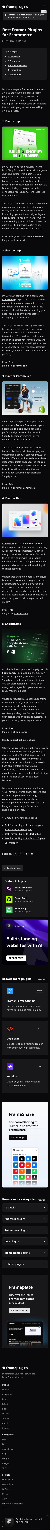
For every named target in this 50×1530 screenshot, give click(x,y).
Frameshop (13, 250)
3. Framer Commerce (17, 65)
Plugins (5, 1389)
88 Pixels (6, 1489)
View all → (43, 979)
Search (5, 1413)
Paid (4, 1444)
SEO (4, 1468)
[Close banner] (47, 1515)
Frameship (12, 121)
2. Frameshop (14, 61)
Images (5, 1463)
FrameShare (7, 1484)
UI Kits (5, 1494)
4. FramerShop (14, 70)
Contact (5, 1428)
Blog (4, 1408)
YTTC (4, 1508)
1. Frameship (14, 56)
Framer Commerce (18, 376)
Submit (5, 1418)
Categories (7, 1394)
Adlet (4, 1498)
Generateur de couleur (12, 1503)
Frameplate (7, 1479)
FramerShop (13, 498)
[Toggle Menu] (44, 7)
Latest (5, 1404)
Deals (4, 1399)
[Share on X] (15, 854)
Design (5, 1458)
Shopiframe (13, 624)
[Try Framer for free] (25, 942)
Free (4, 1439)
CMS (4, 1453)
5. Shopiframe (14, 74)
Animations (7, 1449)
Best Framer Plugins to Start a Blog (22, 833)
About (5, 1423)
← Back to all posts (13, 868)
